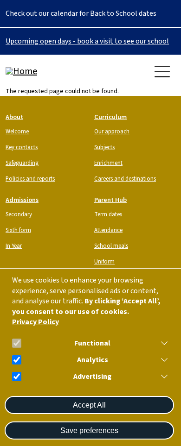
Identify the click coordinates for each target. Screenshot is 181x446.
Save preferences (89, 430)
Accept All (89, 405)
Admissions (22, 200)
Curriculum (110, 117)
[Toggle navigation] (162, 71)
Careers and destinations (125, 179)
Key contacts (22, 147)
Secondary (19, 214)
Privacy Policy (35, 322)
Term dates (108, 214)
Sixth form (18, 230)
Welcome (17, 131)
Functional (92, 343)
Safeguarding (22, 163)
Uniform (104, 262)
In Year (14, 246)
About (14, 117)
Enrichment (108, 163)
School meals (111, 246)
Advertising (92, 376)
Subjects (104, 147)
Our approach (111, 131)
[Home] (43, 71)
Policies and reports (30, 179)
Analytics (92, 360)
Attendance (108, 230)
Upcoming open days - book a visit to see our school (87, 41)
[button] (162, 343)
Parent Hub (110, 200)
